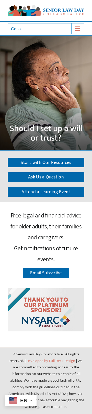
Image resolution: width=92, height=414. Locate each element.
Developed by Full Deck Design (51, 361)
